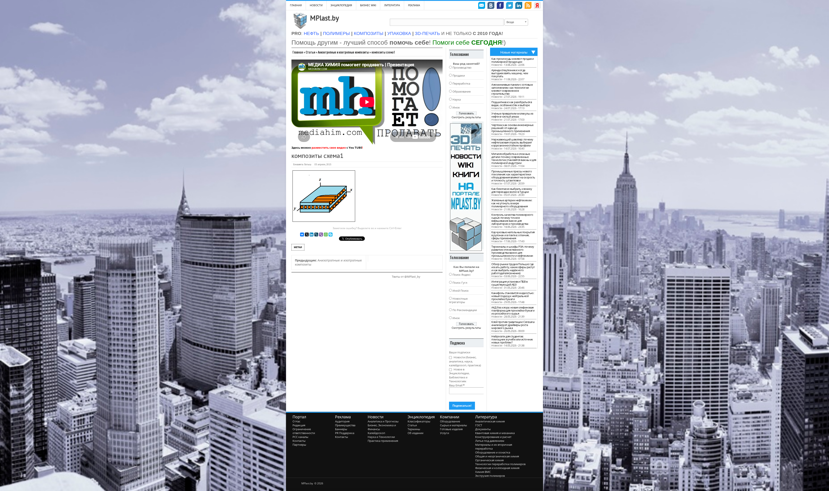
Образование (461, 91)
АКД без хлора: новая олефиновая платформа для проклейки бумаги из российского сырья (512, 310)
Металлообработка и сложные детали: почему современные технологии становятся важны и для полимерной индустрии (513, 158)
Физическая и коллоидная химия (497, 468)
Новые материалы (513, 52)
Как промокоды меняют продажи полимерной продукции (512, 60)
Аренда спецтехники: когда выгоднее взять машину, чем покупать (509, 73)
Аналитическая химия (490, 421)
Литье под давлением (489, 441)
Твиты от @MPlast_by (406, 277)
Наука (456, 99)
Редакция (299, 425)
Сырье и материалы (453, 425)
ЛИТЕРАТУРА (392, 5)
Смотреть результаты (466, 117)
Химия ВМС (483, 472)
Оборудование (450, 421)
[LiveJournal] (316, 234)
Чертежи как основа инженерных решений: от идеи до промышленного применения (512, 128)
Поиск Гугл (459, 283)
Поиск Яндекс (461, 275)
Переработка (461, 83)
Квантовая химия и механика (495, 433)
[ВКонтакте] (302, 234)
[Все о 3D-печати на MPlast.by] (466, 186)
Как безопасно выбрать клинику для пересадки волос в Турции (511, 190)
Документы (483, 429)
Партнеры (299, 445)
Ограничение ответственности (304, 431)
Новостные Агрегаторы (458, 300)
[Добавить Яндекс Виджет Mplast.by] (537, 6)
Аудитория (342, 421)
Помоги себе (467, 42)
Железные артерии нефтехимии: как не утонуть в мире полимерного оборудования (511, 203)
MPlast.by (324, 17)
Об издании (415, 433)
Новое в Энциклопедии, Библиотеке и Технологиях (459, 375)
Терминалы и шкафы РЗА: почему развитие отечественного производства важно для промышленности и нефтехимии (512, 251)
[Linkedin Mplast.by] (518, 6)
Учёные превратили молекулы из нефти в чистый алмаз (512, 115)
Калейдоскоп (376, 433)
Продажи (458, 75)
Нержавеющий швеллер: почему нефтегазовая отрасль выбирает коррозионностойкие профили (512, 142)
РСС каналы (300, 437)
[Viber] (321, 234)
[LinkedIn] (311, 234)
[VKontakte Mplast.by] (490, 6)
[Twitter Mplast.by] (509, 6)
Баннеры (341, 429)
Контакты (299, 441)
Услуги (444, 433)
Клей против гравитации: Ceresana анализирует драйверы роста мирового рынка (512, 325)
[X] (307, 234)
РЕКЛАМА (414, 5)
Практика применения (383, 441)
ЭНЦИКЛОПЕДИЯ (341, 5)
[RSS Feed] (528, 6)
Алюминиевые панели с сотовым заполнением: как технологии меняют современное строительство (512, 89)
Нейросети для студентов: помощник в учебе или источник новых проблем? (512, 339)
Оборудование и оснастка (492, 452)
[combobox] (516, 22)
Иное (456, 107)
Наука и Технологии (381, 437)
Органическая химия (489, 460)
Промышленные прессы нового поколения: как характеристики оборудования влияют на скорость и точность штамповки (513, 175)
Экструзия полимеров (490, 476)
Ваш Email (457, 385)
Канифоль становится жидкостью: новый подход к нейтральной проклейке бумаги (512, 296)
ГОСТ (478, 425)
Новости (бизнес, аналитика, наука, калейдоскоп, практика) (465, 361)
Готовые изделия (451, 429)
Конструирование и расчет (493, 437)
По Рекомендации (464, 310)
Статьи (310, 52)
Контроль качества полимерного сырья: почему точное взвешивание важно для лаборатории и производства (512, 219)
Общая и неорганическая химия (497, 456)
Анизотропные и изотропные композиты (343, 52)
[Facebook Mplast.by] (500, 6)
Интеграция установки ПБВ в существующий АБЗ (509, 283)
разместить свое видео (329, 148)
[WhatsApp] (326, 234)
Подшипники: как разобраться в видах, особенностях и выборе (511, 103)
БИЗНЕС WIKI (368, 5)
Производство (461, 67)
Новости (316, 5)
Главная (298, 52)
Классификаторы (419, 421)
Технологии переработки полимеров (500, 464)
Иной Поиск (460, 291)
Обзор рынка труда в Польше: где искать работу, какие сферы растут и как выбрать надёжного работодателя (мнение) (513, 268)
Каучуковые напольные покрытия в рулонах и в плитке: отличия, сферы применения (513, 235)
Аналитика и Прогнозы (383, 421)
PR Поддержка (344, 433)
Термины (414, 429)
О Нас (296, 421)
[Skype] (330, 234)
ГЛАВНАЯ (296, 5)
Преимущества (345, 425)
